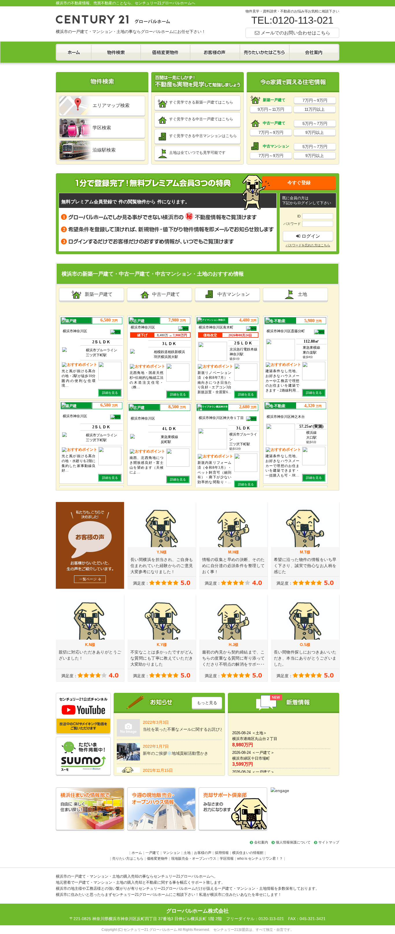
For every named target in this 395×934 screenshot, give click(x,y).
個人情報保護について (293, 842)
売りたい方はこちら (127, 859)
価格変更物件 (157, 859)
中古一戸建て (166, 294)
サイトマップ (328, 842)
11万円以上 (314, 109)
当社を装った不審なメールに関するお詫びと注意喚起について (182, 726)
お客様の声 (202, 853)
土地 (302, 294)
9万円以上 (314, 132)
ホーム (137, 853)
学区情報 (227, 859)
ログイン (311, 236)
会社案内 (261, 842)
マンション (171, 853)
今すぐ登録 (299, 182)
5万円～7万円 (314, 123)
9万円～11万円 (271, 109)
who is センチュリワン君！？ (260, 859)
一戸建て (152, 853)
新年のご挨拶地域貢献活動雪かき (175, 750)
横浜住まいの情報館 (247, 853)
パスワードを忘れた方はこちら (308, 245)
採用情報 (222, 853)
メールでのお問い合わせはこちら (295, 32)
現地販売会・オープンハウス (193, 859)
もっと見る (207, 702)
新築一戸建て (98, 294)
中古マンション (233, 294)
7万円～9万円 (314, 100)
